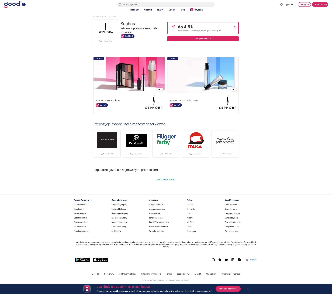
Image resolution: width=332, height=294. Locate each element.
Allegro (190, 218)
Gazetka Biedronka (81, 205)
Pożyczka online (231, 231)
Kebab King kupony (119, 218)
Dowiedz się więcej (228, 289)
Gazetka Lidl (79, 209)
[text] (206, 28)
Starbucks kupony (119, 227)
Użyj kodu (288, 4)
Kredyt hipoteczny (232, 227)
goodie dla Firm (183, 274)
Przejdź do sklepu (203, 38)
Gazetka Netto (80, 227)
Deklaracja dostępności (231, 274)
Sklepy (190, 200)
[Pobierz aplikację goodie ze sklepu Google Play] (83, 261)
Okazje (172, 10)
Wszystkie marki (166, 179)
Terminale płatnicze (233, 222)
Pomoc (169, 274)
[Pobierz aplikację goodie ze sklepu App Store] (100, 261)
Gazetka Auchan (81, 222)
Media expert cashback (158, 227)
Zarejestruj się (320, 4)
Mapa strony (211, 274)
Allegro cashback (156, 205)
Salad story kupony (119, 222)
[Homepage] (15, 4)
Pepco (189, 227)
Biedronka (191, 209)
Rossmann (191, 231)
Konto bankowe (231, 205)
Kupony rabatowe (119, 200)
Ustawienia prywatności (151, 274)
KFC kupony (116, 231)
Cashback (134, 10)
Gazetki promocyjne (83, 200)
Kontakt (198, 274)
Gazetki (148, 10)
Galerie (190, 205)
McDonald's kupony (119, 209)
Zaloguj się (304, 4)
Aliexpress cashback (157, 209)
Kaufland (190, 222)
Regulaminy (109, 274)
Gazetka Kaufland (81, 218)
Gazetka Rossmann (82, 231)
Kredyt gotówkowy (232, 213)
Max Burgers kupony (120, 213)
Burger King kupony (119, 205)
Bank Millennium (232, 200)
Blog (183, 10)
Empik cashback (155, 218)
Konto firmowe (231, 209)
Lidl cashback (154, 213)
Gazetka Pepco (80, 213)
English (253, 259)
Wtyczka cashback (156, 231)
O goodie (95, 274)
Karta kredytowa (231, 218)
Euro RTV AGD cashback (159, 222)
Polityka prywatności (127, 274)
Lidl (188, 213)
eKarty (160, 10)
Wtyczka (198, 10)
